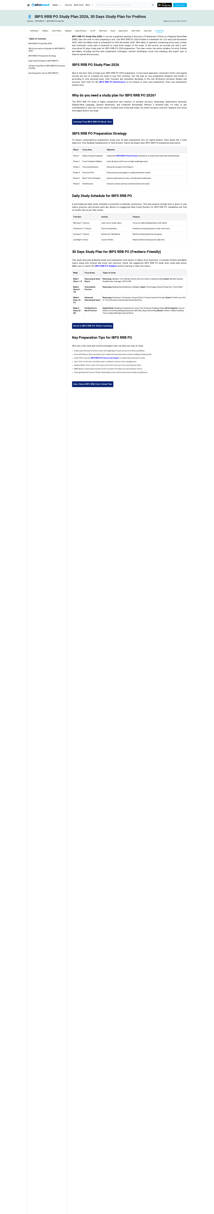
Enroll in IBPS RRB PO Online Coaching (92, 326)
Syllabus (45, 31)
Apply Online (123, 31)
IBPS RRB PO (39, 21)
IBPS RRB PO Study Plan (55, 21)
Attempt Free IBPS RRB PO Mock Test (92, 122)
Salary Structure (80, 31)
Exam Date (147, 31)
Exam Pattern (56, 31)
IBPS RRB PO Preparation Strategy (42, 56)
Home (31, 21)
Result (113, 31)
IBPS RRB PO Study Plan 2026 (40, 44)
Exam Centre (135, 31)
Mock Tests (79, 5)
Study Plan (159, 31)
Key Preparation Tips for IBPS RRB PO (43, 73)
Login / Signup (180, 5)
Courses (68, 5)
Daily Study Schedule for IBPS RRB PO (43, 61)
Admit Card (103, 31)
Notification (34, 31)
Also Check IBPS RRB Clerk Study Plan (92, 384)
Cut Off (92, 31)
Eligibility (68, 31)
